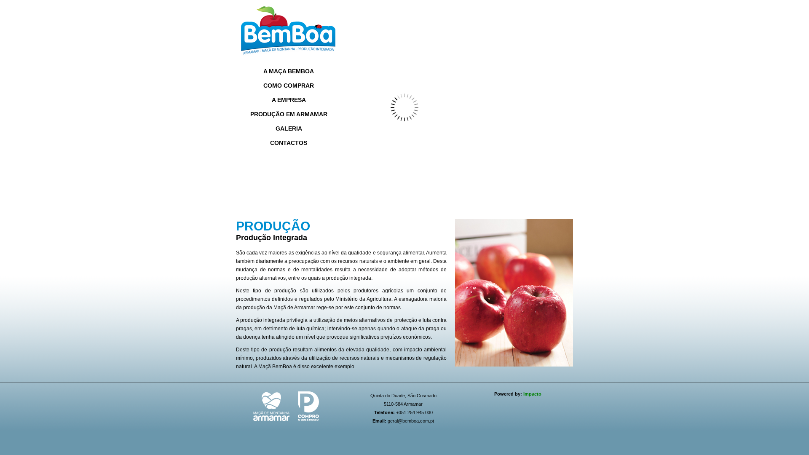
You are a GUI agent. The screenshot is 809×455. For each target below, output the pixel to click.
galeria (289, 128)
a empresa (289, 99)
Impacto (532, 393)
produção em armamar (288, 114)
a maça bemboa (288, 71)
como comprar (288, 85)
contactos (288, 142)
